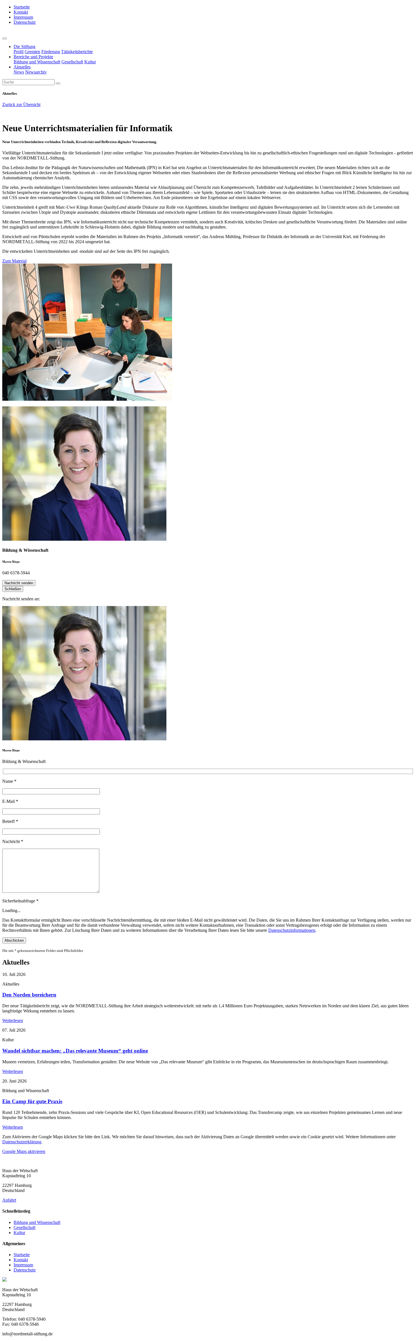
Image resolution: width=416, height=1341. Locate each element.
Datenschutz (25, 22)
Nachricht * (12, 841)
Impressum (23, 17)
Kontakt (21, 12)
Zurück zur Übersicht (21, 104)
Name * (9, 781)
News (19, 72)
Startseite (22, 7)
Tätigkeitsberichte (77, 51)
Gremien (32, 51)
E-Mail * (10, 801)
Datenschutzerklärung (21, 1141)
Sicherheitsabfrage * (20, 900)
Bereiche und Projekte (33, 56)
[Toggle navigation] (4, 38)
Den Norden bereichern (29, 995)
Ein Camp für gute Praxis (32, 1101)
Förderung (50, 51)
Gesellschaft (72, 61)
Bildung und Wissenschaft (37, 61)
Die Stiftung (24, 46)
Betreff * (10, 821)
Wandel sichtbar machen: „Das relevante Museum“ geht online (75, 1051)
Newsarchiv (36, 72)
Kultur (90, 61)
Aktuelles (22, 66)
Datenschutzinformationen (291, 930)
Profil (18, 51)
